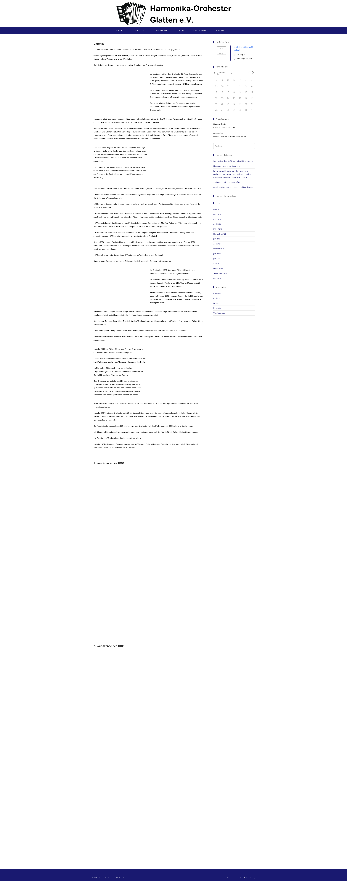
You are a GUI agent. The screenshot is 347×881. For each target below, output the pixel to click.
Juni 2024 (217, 239)
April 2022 (217, 263)
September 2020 (219, 273)
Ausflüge (216, 298)
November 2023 (219, 248)
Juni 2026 (217, 214)
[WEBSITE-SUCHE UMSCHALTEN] (232, 30)
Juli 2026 (216, 209)
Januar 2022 (218, 268)
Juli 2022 (216, 258)
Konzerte (217, 308)
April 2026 (217, 224)
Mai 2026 (217, 219)
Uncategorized (219, 313)
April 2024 (217, 244)
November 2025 (219, 234)
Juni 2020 (217, 278)
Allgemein (217, 293)
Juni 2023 (217, 253)
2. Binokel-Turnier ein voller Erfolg (226, 182)
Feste (215, 303)
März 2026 (217, 229)
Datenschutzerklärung (246, 878)
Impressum (231, 878)
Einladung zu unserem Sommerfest (227, 166)
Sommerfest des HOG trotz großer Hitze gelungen (233, 161)
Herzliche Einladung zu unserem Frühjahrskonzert (233, 187)
